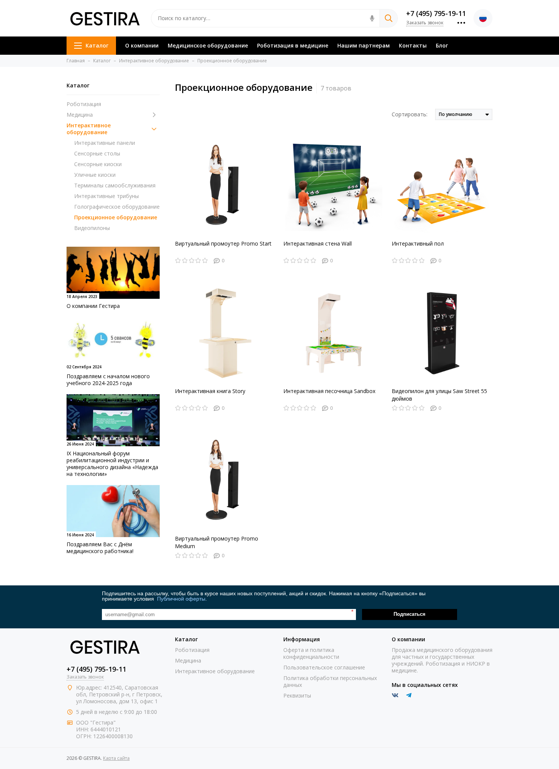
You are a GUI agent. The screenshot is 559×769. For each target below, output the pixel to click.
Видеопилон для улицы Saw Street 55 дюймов (439, 394)
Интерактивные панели (104, 143)
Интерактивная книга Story (210, 391)
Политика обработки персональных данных (330, 681)
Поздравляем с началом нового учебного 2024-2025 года (108, 380)
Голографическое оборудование (117, 206)
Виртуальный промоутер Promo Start (223, 243)
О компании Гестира (93, 305)
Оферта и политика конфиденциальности (311, 653)
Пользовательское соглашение (324, 667)
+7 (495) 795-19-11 (436, 13)
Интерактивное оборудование (89, 129)
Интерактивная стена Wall (317, 243)
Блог (442, 45)
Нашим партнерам (363, 45)
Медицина (80, 114)
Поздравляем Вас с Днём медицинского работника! (100, 548)
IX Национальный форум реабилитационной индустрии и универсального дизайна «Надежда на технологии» (112, 463)
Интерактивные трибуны (106, 196)
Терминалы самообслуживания (115, 185)
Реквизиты (297, 695)
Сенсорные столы (97, 153)
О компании (142, 45)
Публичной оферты (181, 599)
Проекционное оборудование (115, 217)
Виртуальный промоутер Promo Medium (216, 542)
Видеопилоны (92, 228)
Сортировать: (409, 114)
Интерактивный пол (418, 243)
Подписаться (410, 614)
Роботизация (84, 104)
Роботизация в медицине (292, 45)
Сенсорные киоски (98, 164)
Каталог (97, 45)
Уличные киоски (95, 174)
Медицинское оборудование (208, 45)
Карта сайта (116, 758)
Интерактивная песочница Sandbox (329, 391)
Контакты (413, 45)
